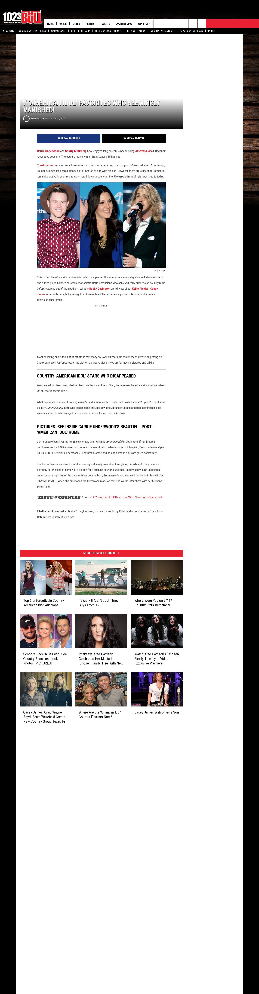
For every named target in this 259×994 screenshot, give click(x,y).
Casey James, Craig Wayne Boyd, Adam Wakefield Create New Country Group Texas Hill (44, 717)
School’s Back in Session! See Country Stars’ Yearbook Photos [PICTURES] (45, 658)
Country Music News (62, 517)
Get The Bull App (80, 31)
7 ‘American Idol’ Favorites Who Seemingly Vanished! (127, 497)
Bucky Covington (99, 288)
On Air (63, 23)
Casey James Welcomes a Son (156, 712)
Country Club (124, 23)
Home (50, 23)
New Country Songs (192, 31)
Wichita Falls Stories (163, 31)
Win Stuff (144, 23)
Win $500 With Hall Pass (32, 31)
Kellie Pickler (140, 288)
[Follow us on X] (202, 23)
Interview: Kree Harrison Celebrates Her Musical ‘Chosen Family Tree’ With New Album (101, 659)
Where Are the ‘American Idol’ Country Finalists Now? (100, 714)
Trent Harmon (46, 165)
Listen (76, 23)
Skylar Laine (156, 511)
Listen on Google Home (107, 31)
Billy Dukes (36, 118)
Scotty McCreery (76, 151)
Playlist (91, 23)
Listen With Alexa (136, 31)
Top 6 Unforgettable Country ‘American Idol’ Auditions (43, 602)
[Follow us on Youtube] (193, 23)
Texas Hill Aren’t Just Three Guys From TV (99, 602)
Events (106, 23)
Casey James (95, 511)
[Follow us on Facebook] (175, 23)
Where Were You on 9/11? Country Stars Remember (153, 602)
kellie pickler (126, 511)
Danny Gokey (111, 511)
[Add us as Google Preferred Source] (166, 23)
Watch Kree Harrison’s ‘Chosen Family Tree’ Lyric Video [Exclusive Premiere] (156, 658)
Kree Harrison (141, 511)
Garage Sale (58, 31)
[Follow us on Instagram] (184, 23)
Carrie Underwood (48, 151)
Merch (211, 31)
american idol (59, 511)
